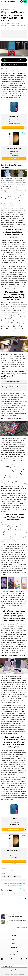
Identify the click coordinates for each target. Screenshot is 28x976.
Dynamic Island (5, 362)
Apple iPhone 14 (14, 116)
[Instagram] (6, 959)
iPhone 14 (7, 204)
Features (3, 868)
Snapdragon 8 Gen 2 (11, 403)
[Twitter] (16, 959)
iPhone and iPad (6, 880)
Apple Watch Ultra (9, 760)
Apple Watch (14, 696)
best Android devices (18, 75)
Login (25, 1)
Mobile (2, 9)
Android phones (10, 9)
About (14, 935)
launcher (3, 572)
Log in (21, 888)
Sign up (24, 888)
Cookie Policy (14, 955)
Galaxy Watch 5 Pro (13, 756)
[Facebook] (2, 959)
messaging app (10, 450)
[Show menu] (1, 1)
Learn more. (24, 7)
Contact (14, 939)
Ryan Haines (5, 25)
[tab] (5, 899)
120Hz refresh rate (13, 319)
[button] (14, 1)
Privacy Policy (14, 951)
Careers (14, 943)
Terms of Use (14, 947)
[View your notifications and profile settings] (25, 898)
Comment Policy (11, 885)
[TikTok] (26, 959)
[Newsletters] (21, 959)
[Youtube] (11, 959)
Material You (9, 541)
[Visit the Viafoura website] (24, 927)
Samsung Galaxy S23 (14, 148)
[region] (14, 908)
